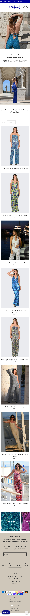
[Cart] (27, 7)
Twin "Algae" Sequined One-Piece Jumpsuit (15, 360)
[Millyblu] (15, 7)
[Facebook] (16, 597)
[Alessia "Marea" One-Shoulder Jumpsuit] (15, 481)
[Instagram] (14, 597)
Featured (10, 122)
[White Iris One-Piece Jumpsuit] (15, 240)
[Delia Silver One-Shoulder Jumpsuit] (15, 385)
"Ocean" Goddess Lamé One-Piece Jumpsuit (15, 311)
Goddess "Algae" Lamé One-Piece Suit (15, 216)
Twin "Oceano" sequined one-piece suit (15, 168)
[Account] (24, 7)
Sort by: (4, 122)
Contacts (19, 601)
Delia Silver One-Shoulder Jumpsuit (15, 407)
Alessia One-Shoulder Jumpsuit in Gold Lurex (15, 455)
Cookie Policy (13, 599)
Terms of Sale (12, 601)
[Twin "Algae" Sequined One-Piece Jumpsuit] (15, 337)
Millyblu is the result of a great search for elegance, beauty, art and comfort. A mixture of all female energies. (15, 565)
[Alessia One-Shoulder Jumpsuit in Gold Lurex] (15, 432)
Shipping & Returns (22, 599)
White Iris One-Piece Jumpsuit (15, 263)
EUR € (15, 605)
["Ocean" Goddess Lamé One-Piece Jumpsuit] (15, 288)
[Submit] (25, 554)
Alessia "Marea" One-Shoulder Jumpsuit (15, 504)
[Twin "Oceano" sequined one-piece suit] (15, 146)
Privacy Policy (6, 599)
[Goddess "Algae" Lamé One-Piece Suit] (15, 193)
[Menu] (3, 7)
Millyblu (17, 608)
